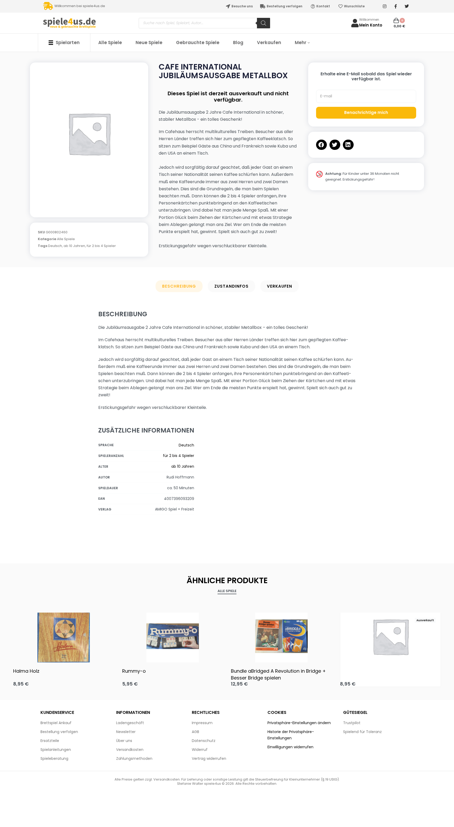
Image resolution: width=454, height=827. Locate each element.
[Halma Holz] (63, 636)
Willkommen (369, 19)
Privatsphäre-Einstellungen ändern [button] (299, 722)
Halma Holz (26, 671)
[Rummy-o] (172, 636)
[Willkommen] (355, 23)
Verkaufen (279, 286)
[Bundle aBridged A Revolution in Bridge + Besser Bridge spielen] (281, 636)
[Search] (263, 23)
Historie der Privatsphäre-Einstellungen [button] (290, 735)
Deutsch (55, 245)
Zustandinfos (231, 286)
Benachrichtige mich (366, 112)
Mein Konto (370, 25)
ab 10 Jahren (74, 245)
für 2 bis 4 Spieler (101, 245)
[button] (321, 145)
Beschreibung (179, 286)
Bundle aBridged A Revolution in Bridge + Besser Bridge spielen (278, 674)
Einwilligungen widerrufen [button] (290, 747)
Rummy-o (134, 671)
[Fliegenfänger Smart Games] (390, 636)
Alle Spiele (66, 238)
